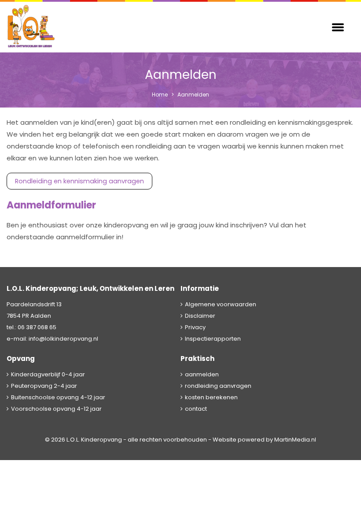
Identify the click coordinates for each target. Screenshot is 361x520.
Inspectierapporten (213, 338)
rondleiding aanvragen (218, 386)
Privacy (195, 327)
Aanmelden (193, 94)
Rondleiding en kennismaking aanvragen (79, 181)
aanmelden (202, 374)
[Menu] (338, 26)
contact (196, 409)
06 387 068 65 (37, 327)
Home (160, 94)
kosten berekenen (211, 397)
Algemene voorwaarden (220, 304)
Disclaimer (200, 316)
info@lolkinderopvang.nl (63, 338)
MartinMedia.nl (295, 439)
